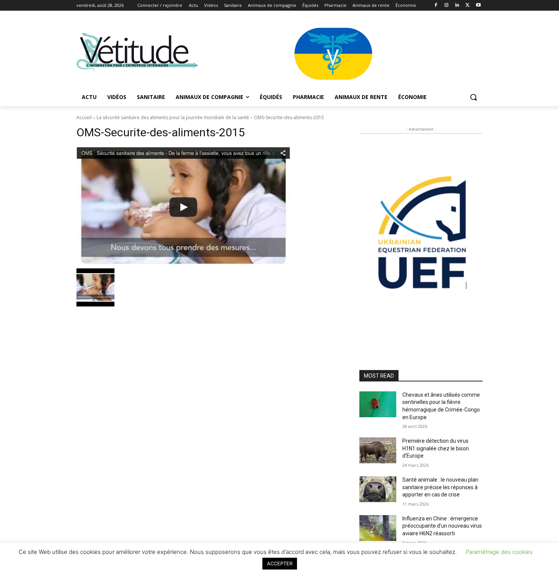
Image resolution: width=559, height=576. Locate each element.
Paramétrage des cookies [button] (499, 551)
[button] (473, 97)
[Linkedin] (457, 5)
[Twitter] (467, 5)
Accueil (84, 117)
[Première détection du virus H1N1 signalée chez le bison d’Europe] (377, 450)
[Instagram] (446, 5)
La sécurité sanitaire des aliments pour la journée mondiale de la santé (173, 117)
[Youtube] (478, 5)
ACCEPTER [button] (279, 563)
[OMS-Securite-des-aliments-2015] (208, 206)
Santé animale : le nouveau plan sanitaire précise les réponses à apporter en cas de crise (440, 487)
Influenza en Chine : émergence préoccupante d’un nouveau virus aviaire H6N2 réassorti (442, 525)
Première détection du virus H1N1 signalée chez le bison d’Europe (435, 448)
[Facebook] (436, 5)
